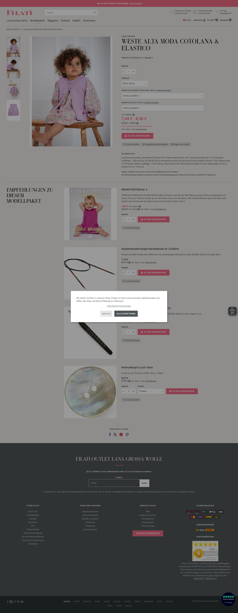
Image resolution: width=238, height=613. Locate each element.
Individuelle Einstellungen (119, 306)
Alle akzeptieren (126, 314)
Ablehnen (106, 314)
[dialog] (119, 306)
